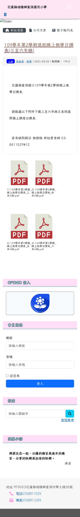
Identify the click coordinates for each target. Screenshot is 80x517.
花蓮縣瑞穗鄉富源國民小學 (27, 7)
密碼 (9, 356)
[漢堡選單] (69, 7)
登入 (40, 383)
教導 (29, 61)
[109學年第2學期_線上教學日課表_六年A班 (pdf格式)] (44, 226)
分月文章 (39, 30)
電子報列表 (64, 30)
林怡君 (20, 61)
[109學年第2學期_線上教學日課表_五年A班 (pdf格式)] (19, 226)
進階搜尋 (67, 420)
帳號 (9, 338)
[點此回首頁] (40, 21)
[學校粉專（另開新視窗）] (5, 14)
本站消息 (16, 30)
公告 (10, 61)
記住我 (14, 375)
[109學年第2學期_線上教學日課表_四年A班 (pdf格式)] (44, 172)
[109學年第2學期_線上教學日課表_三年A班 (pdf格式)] (19, 172)
